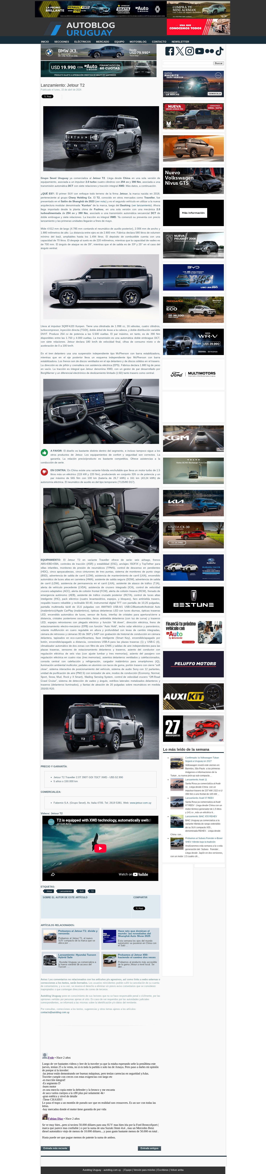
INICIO (45, 41)
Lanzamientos (66, 891)
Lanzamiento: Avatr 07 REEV (199, 798)
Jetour (49, 891)
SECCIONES (61, 41)
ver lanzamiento (141, 205)
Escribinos (163, 1170)
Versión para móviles (145, 1170)
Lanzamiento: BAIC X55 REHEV (201, 816)
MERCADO (102, 41)
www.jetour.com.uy (140, 802)
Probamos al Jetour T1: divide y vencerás (78, 932)
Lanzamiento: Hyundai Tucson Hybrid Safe (77, 956)
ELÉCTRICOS (82, 41)
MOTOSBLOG (138, 41)
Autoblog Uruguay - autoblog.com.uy (102, 1170)
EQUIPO (119, 41)
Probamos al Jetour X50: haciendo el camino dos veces (137, 956)
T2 (92, 891)
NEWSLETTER (180, 41)
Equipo (128, 1170)
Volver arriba (176, 1170)
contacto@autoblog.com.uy (55, 1012)
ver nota (100, 201)
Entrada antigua (149, 1148)
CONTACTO (159, 41)
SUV (82, 891)
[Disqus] (100, 1096)
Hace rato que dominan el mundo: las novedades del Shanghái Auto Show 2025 (134, 933)
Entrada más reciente (55, 1148)
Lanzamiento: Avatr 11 (196, 779)
